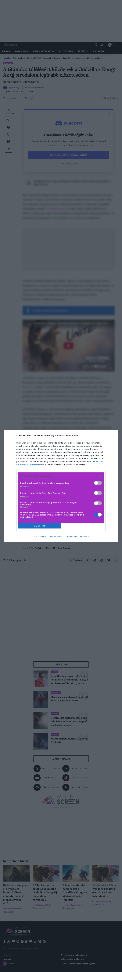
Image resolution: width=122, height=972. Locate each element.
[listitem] (61, 476)
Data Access (56, 536)
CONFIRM (39, 526)
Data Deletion (39, 536)
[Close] (112, 436)
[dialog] (61, 486)
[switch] (98, 483)
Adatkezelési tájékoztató (78, 536)
